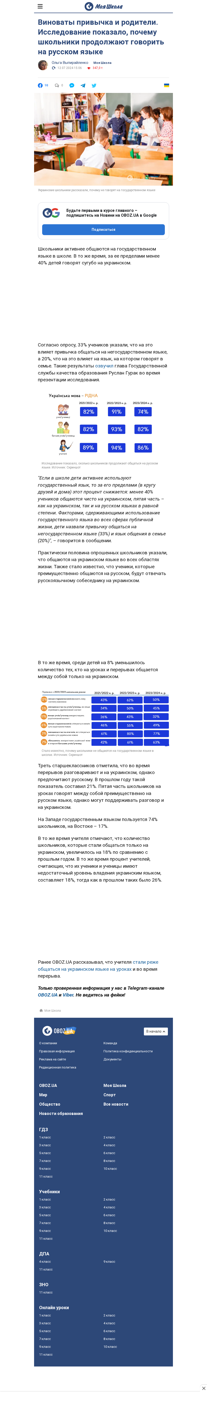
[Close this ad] (203, 1388)
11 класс (46, 1176)
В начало (154, 1031)
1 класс (45, 1137)
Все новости (116, 1104)
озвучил (104, 366)
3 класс (45, 1145)
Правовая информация (57, 1051)
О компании (48, 1043)
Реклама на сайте (52, 1059)
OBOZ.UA (48, 1085)
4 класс (109, 1145)
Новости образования (61, 1113)
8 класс (109, 1161)
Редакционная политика (57, 1067)
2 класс (109, 1137)
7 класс (45, 1161)
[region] (103, 303)
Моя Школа (102, 63)
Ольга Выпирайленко (70, 62)
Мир (43, 1094)
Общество (49, 1104)
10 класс (110, 1169)
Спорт (110, 1094)
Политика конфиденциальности (128, 1051)
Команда (110, 1043)
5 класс (45, 1153)
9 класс (45, 1169)
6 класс (109, 1153)
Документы (112, 1059)
